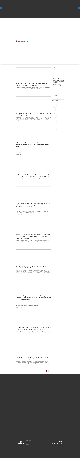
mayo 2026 (54, 111)
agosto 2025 (55, 129)
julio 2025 (54, 131)
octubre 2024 (55, 149)
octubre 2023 (55, 173)
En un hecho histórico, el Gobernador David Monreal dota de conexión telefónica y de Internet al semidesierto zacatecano (33, 204)
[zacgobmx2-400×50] (22, 40)
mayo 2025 (54, 135)
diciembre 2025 (55, 121)
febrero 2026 (55, 117)
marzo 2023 (55, 187)
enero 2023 (54, 191)
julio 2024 (54, 155)
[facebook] (52, 443)
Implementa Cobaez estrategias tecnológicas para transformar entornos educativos (58, 85)
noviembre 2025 (55, 123)
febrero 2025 (55, 141)
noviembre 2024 (55, 147)
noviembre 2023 (55, 171)
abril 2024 (54, 161)
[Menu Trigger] (1, 8)
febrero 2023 (55, 189)
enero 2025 (54, 143)
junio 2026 (54, 109)
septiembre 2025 (55, 127)
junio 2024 (54, 157)
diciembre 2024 (55, 145)
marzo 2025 (55, 139)
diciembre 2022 (55, 193)
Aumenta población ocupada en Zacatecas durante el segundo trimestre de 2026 (58, 77)
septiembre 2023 (55, 175)
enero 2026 (54, 119)
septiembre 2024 (55, 151)
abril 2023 (54, 185)
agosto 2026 (55, 105)
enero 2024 (54, 167)
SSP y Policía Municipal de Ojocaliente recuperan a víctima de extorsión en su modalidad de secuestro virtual (33, 144)
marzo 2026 (55, 115)
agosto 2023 (55, 177)
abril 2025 (54, 137)
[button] (79, 8)
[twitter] (54, 443)
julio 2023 (54, 179)
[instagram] (57, 443)
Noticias (21, 122)
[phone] (61, 443)
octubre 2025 (55, 125)
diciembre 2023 (55, 169)
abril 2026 (54, 113)
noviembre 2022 (55, 195)
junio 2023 (54, 181)
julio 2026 (54, 107)
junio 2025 (54, 133)
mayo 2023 (54, 183)
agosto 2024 (55, 153)
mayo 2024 (54, 159)
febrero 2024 (55, 165)
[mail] (59, 443)
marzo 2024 (55, 163)
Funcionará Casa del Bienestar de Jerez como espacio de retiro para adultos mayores (58, 81)
